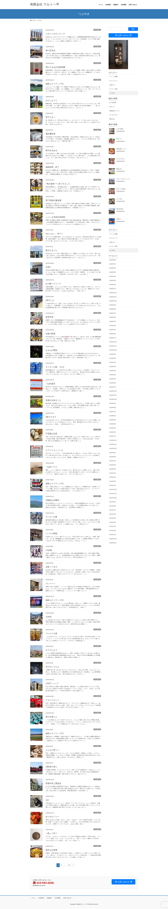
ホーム (34, 898)
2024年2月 (112, 383)
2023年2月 (112, 432)
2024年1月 (112, 387)
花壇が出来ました (53, 400)
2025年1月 (112, 338)
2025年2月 (112, 333)
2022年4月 (112, 473)
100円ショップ (52, 683)
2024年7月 (112, 362)
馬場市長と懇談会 (53, 783)
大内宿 (48, 617)
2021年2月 (112, 530)
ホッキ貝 (119, 199)
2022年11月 (112, 444)
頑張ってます (51, 567)
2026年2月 (112, 284)
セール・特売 (113, 89)
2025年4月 (112, 325)
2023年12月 (113, 391)
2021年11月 (112, 493)
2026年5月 (112, 272)
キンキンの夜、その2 (55, 367)
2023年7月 (112, 411)
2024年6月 (112, 366)
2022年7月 (112, 461)
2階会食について (114, 111)
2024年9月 (112, 354)
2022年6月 (112, 465)
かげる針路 (112, 102)
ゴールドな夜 (51, 633)
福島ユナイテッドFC (55, 84)
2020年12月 (113, 539)
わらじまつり (51, 100)
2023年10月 (113, 399)
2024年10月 (113, 350)
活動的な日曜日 (52, 500)
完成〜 (48, 267)
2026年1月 (112, 288)
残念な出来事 (51, 850)
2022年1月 (112, 485)
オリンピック (113, 80)
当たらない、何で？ (54, 234)
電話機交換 (50, 134)
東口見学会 (50, 50)
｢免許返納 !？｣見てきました (58, 184)
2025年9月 (112, 305)
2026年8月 (112, 260)
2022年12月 (113, 440)
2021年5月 (112, 518)
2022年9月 (112, 452)
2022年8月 (112, 457)
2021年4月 (112, 522)
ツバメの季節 (51, 533)
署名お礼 (112, 119)
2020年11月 (112, 543)
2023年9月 (112, 403)
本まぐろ (112, 106)
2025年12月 (113, 292)
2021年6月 (112, 514)
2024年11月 (112, 346)
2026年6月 (112, 268)
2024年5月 (112, 370)
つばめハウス (51, 467)
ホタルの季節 (51, 350)
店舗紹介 (49, 898)
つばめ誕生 (50, 384)
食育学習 (49, 317)
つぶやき (97, 30)
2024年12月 (113, 342)
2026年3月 (112, 280)
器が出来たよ (51, 717)
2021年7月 (112, 510)
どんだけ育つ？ (52, 750)
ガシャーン (50, 583)
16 (69, 865)
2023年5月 (112, 420)
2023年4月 (112, 424)
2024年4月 (112, 375)
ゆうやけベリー (52, 817)
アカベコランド (52, 700)
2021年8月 (112, 506)
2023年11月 (112, 395)
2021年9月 (112, 502)
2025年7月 (112, 313)
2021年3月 (112, 526)
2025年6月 (112, 317)
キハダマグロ (113, 115)
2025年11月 (112, 297)
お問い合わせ (67, 898)
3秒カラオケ (51, 417)
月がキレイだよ (52, 667)
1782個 (49, 550)
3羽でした (50, 300)
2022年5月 (112, 469)
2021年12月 (113, 489)
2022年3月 (112, 477)
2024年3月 (112, 379)
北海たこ (119, 219)
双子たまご (50, 117)
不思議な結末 (51, 433)
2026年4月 (112, 276)
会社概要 (57, 898)
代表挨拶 (41, 898)
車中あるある (51, 150)
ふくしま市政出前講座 (55, 217)
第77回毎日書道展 (53, 200)
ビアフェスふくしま (54, 450)
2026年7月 (112, 264)
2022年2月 (112, 481)
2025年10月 (113, 301)
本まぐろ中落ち (121, 189)
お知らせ (112, 85)
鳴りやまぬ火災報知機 (55, 67)
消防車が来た (51, 767)
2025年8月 (112, 309)
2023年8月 (112, 407)
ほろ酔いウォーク (53, 284)
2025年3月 (112, 329)
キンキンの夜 (51, 517)
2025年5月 (112, 321)
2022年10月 (113, 448)
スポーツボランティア (55, 34)
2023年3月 (112, 428)
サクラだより (51, 650)
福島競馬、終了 (52, 167)
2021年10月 (113, 498)
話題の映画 (50, 334)
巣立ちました (51, 250)
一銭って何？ (51, 833)
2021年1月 (112, 534)
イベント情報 (113, 76)
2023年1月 (112, 436)
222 (47, 800)
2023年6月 (112, 416)
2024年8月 (112, 358)
